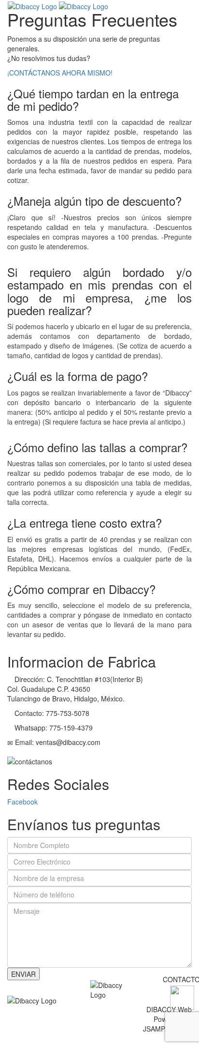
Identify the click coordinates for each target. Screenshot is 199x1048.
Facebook (22, 801)
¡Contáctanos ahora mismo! (60, 72)
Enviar (23, 974)
